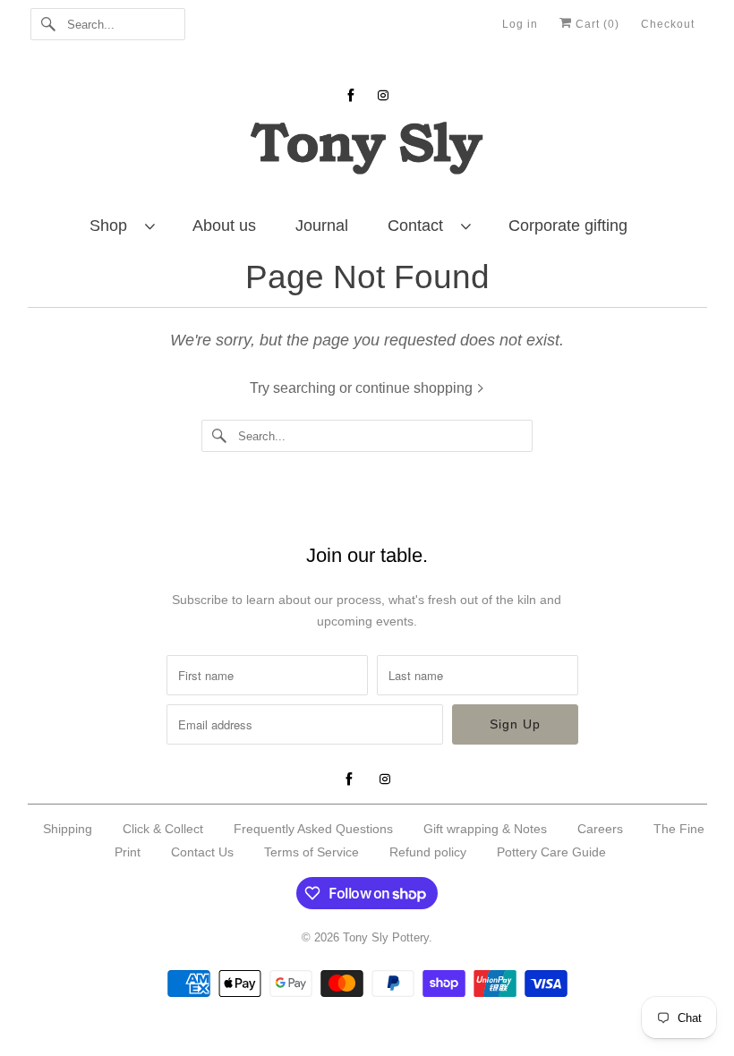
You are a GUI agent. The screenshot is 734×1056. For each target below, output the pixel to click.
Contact (420, 225)
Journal (321, 225)
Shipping (67, 829)
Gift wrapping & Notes (485, 829)
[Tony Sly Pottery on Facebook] (351, 95)
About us (224, 225)
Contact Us (202, 852)
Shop (113, 225)
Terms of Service (311, 852)
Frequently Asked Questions (313, 829)
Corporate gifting (567, 225)
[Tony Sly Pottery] (367, 150)
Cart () (595, 24)
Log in (520, 24)
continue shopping (415, 388)
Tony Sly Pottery (386, 937)
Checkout (668, 24)
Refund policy (427, 852)
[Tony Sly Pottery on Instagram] (383, 95)
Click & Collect (163, 829)
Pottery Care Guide (551, 852)
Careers (600, 829)
